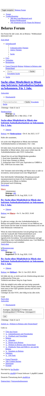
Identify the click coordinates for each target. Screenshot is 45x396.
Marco (3, 189)
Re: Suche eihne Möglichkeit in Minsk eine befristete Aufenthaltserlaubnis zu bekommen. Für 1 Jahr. (22, 202)
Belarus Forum (20, 10)
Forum (8, 14)
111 (14, 252)
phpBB (12, 373)
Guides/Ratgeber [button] (12, 16)
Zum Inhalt (5, 40)
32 (14, 114)
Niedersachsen (6, 112)
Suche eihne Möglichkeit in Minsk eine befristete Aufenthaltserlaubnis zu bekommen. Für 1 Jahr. (22, 85)
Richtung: (21, 312)
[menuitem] (19, 48)
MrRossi (4, 250)
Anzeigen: (7, 310)
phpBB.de (26, 377)
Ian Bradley (15, 369)
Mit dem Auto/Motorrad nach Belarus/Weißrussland (21, 19)
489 (14, 193)
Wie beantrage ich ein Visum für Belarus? (25, 22)
